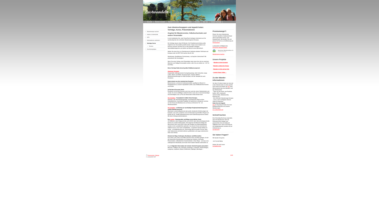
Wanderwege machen (218, 54)
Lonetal (172, 119)
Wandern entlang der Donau (221, 66)
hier (229, 86)
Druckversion (151, 155)
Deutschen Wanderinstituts (220, 47)
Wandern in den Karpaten (221, 62)
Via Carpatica (171, 98)
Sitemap (157, 155)
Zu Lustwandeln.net (218, 109)
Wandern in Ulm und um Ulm (221, 69)
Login (231, 155)
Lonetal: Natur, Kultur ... (219, 72)
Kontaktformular (217, 146)
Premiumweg (216, 42)
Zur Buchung (216, 129)
